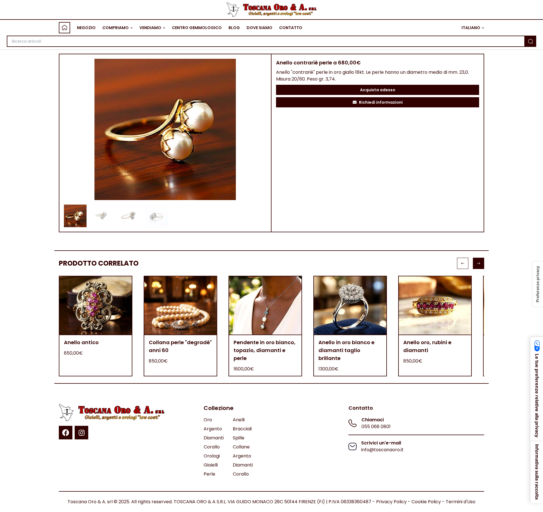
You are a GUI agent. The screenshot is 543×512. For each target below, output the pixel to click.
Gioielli (211, 465)
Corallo (212, 447)
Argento (213, 429)
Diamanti (214, 438)
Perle (209, 474)
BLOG (234, 28)
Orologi (212, 456)
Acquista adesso (377, 90)
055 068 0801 (376, 426)
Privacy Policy (391, 501)
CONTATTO (290, 28)
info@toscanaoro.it (382, 449)
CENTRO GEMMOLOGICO (197, 28)
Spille (238, 438)
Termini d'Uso (460, 501)
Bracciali (242, 429)
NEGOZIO (86, 28)
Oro (208, 419)
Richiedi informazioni (381, 102)
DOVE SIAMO (259, 28)
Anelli (239, 419)
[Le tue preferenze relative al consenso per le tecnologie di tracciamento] (537, 284)
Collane (241, 447)
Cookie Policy (426, 501)
